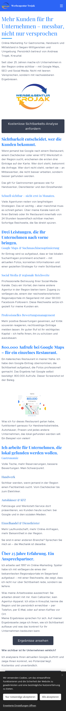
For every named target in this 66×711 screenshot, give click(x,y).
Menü (61, 6)
